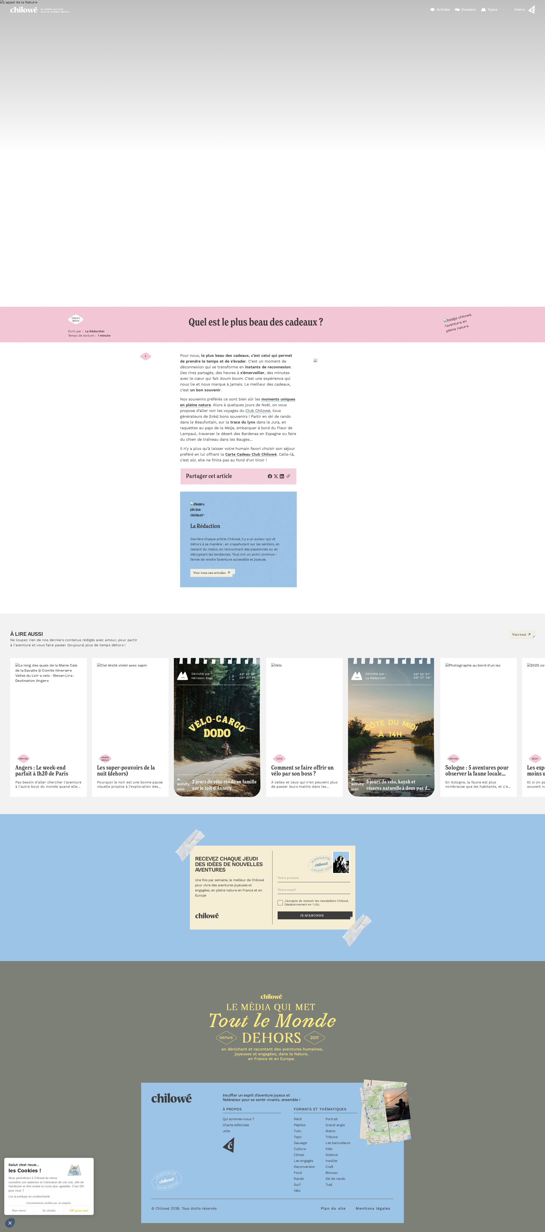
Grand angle (335, 1125)
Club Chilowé (257, 410)
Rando (299, 1179)
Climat (299, 1155)
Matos (330, 1131)
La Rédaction (95, 331)
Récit (298, 1119)
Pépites (299, 1125)
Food (298, 1173)
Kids (329, 1149)
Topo (297, 1137)
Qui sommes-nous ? (238, 1119)
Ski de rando (335, 1179)
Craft (329, 1167)
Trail (329, 1185)
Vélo (297, 1191)
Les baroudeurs (338, 1143)
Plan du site (333, 1208)
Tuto (297, 1131)
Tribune (331, 1137)
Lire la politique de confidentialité (29, 1196)
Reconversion (304, 1167)
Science (332, 1155)
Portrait (332, 1119)
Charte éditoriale (236, 1125)
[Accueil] (24, 9)
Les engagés (303, 1161)
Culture (300, 1149)
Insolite (331, 1161)
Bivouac (332, 1173)
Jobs (226, 1131)
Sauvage (300, 1143)
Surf (297, 1185)
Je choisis (49, 1210)
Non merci (19, 1210)
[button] (10, 1223)
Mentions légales (373, 1208)
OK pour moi (79, 1210)
